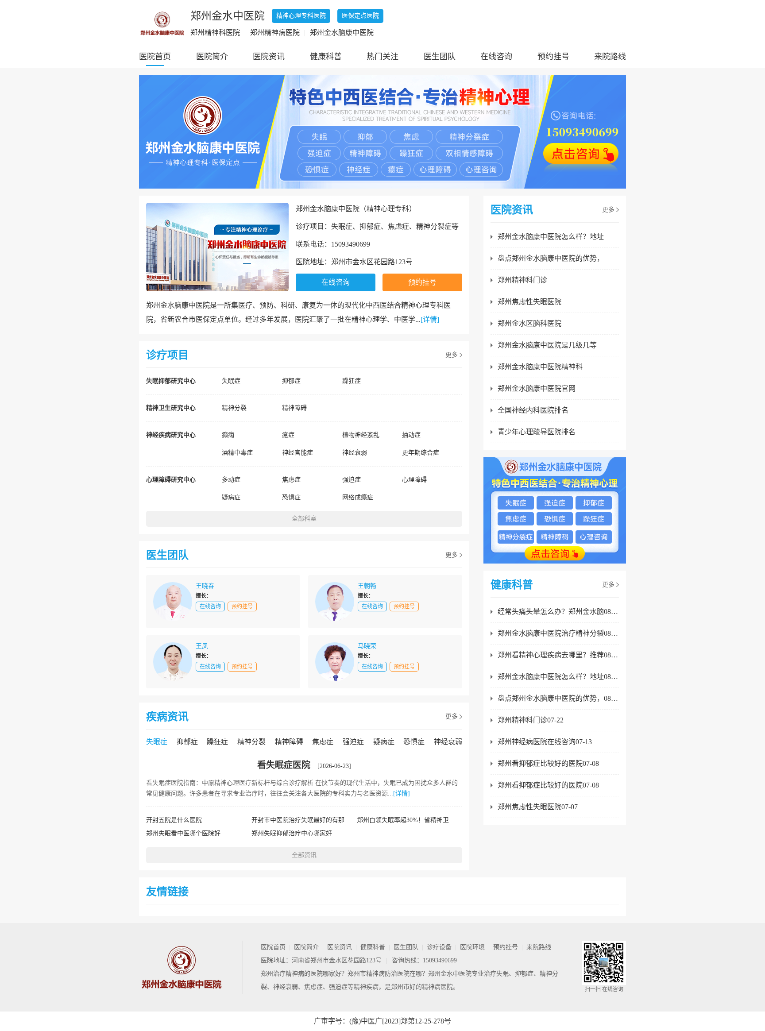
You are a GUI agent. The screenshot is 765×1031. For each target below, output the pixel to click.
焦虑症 (291, 479)
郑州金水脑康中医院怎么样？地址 (551, 236)
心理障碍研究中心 (171, 479)
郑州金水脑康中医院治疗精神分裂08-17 (558, 633)
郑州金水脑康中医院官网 (537, 388)
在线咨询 (496, 56)
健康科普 (326, 56)
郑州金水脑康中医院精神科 (540, 367)
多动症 (231, 479)
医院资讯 (269, 56)
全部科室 (304, 518)
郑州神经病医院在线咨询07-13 (545, 741)
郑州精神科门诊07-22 (531, 720)
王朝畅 (367, 586)
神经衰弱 (354, 452)
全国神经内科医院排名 (533, 410)
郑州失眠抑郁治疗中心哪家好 (291, 833)
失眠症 (231, 381)
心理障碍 (414, 479)
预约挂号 (553, 56)
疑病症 (231, 497)
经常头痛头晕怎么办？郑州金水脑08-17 (558, 611)
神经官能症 (297, 452)
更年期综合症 (420, 452)
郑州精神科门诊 (522, 280)
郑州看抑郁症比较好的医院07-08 (548, 763)
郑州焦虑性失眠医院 (529, 301)
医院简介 (212, 56)
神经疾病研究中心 (171, 435)
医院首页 (155, 56)
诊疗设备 (439, 947)
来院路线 (610, 56)
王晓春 (205, 586)
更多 (451, 354)
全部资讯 (304, 855)
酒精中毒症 (237, 452)
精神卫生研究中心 (171, 408)
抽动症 (411, 435)
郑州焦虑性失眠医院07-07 (538, 807)
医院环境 (472, 947)
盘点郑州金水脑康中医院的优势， (551, 258)
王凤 (202, 646)
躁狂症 (351, 381)
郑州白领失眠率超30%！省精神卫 (403, 820)
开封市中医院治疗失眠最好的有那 (297, 820)
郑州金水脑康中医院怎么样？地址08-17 (558, 676)
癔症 (288, 435)
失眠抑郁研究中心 (171, 381)
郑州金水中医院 (449, 973)
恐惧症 (291, 497)
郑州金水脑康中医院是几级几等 (547, 345)
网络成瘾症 (357, 497)
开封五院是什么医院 (174, 820)
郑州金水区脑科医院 (529, 323)
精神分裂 (234, 408)
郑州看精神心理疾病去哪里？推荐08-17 (558, 655)
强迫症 (351, 479)
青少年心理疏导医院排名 (537, 432)
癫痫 (228, 435)
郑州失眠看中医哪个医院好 (183, 833)
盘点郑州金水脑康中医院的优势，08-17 (558, 698)
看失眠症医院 (283, 765)
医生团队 (440, 56)
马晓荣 (367, 646)
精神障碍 (294, 408)
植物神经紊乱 (360, 435)
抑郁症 (291, 381)
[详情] (430, 319)
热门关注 (382, 56)
